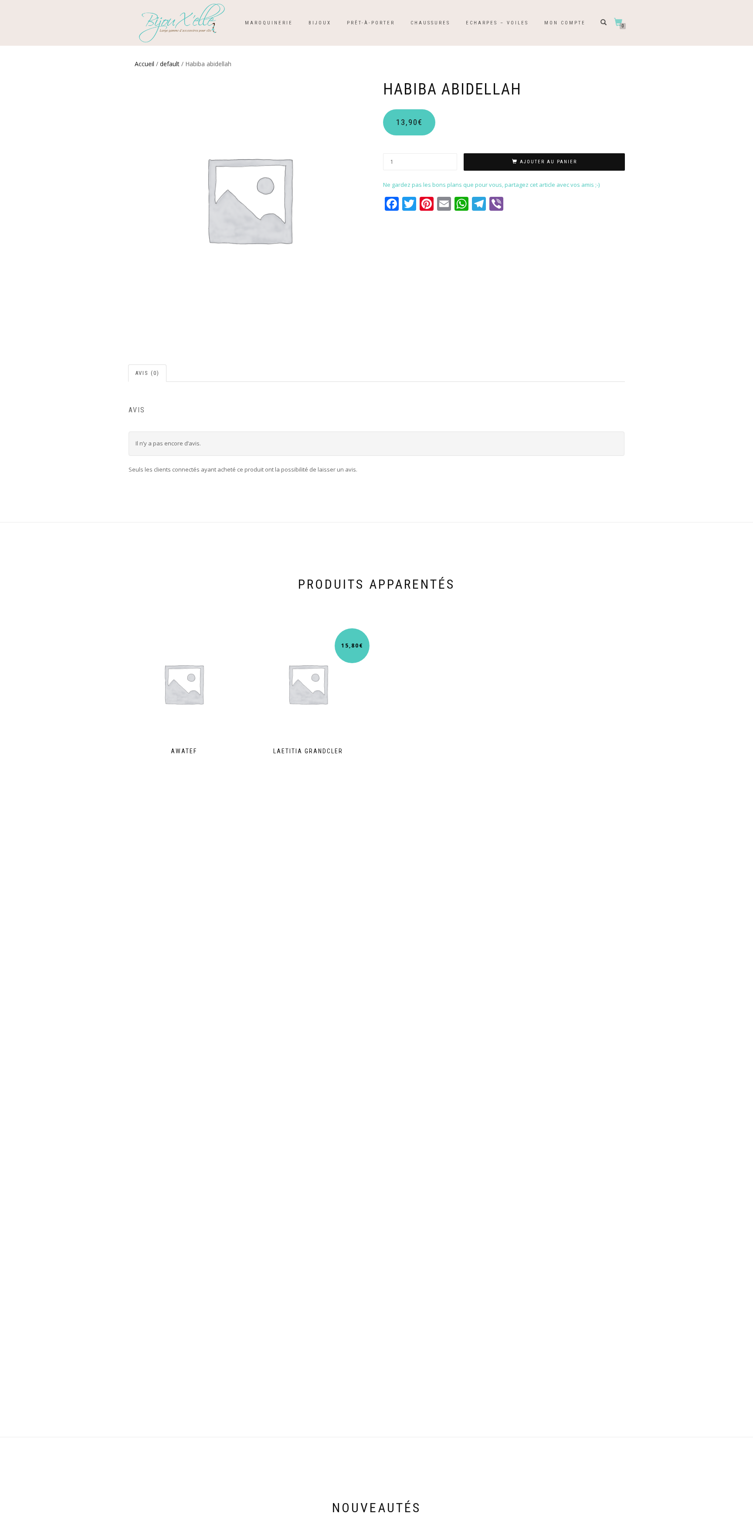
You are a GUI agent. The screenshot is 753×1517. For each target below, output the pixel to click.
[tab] (147, 373)
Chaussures (430, 23)
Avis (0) (147, 373)
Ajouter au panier (548, 162)
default (170, 64)
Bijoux (320, 23)
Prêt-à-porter (371, 23)
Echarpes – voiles (497, 23)
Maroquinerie (269, 23)
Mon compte (565, 23)
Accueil (144, 64)
